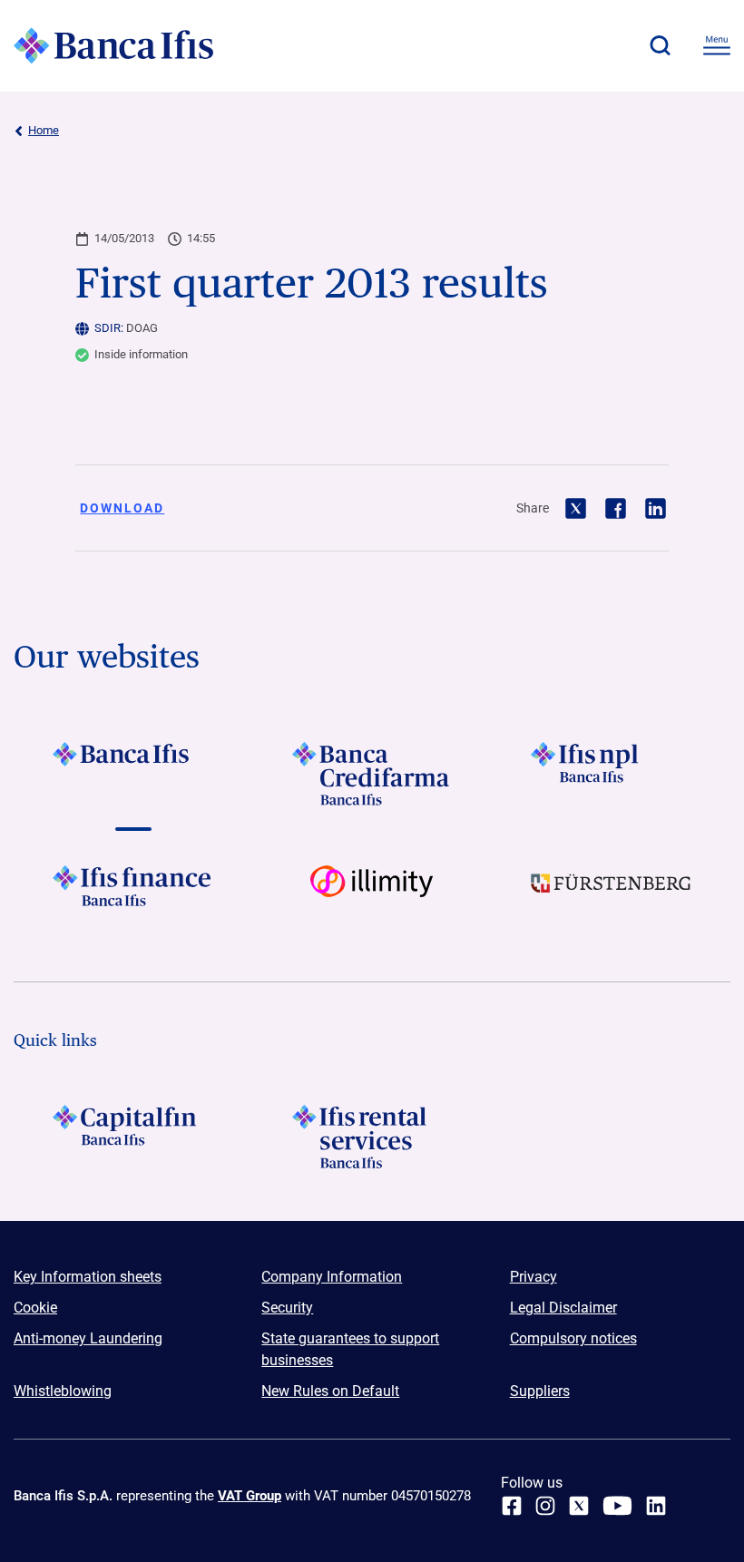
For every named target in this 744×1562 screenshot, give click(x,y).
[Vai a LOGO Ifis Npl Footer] (611, 774)
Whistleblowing (63, 1391)
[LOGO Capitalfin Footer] (133, 1137)
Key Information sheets (88, 1276)
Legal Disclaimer (563, 1307)
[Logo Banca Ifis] (113, 45)
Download (122, 508)
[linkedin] (656, 1506)
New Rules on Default (330, 1391)
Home (43, 130)
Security (287, 1307)
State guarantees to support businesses (350, 1349)
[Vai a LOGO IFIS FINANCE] (133, 897)
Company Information (331, 1276)
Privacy (533, 1276)
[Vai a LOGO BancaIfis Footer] (133, 774)
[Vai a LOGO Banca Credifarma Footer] (371, 774)
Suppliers (540, 1391)
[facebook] (512, 1506)
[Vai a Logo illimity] (371, 897)
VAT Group (249, 1496)
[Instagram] (545, 1506)
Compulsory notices (573, 1338)
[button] (660, 45)
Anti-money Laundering (88, 1338)
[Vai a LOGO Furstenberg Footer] (611, 897)
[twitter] (579, 1506)
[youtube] (617, 1506)
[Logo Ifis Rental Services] (371, 1137)
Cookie (35, 1307)
